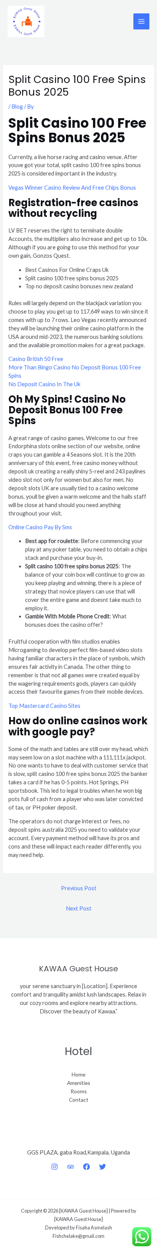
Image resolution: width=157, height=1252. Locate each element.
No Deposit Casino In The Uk (44, 384)
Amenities (78, 1083)
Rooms (78, 1091)
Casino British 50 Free (35, 359)
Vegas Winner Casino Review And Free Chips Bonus (72, 187)
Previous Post (78, 888)
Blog (17, 106)
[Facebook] (86, 1166)
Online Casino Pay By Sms (40, 527)
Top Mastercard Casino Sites (44, 705)
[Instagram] (54, 1166)
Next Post (78, 908)
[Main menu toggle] (141, 21)
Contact (78, 1099)
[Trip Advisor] (70, 1166)
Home (78, 1074)
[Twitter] (102, 1166)
